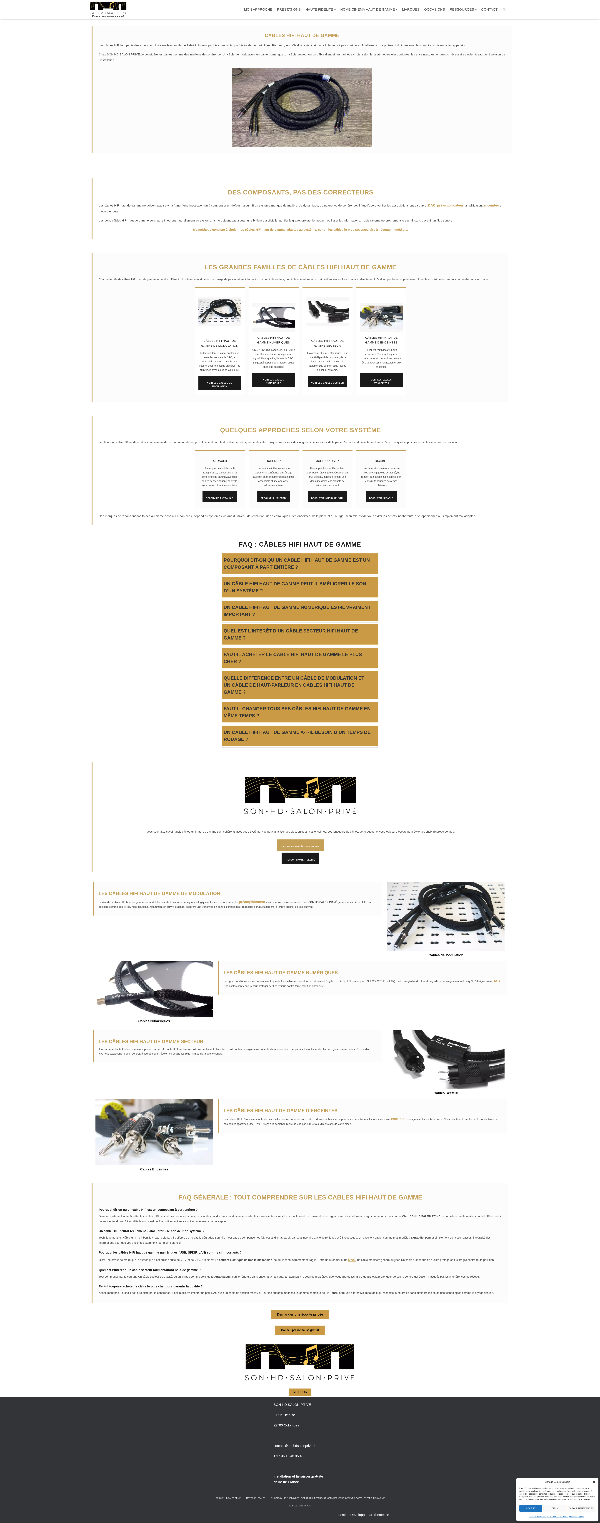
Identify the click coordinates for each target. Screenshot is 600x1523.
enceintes (491, 205)
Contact (489, 9)
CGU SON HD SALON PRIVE (228, 1498)
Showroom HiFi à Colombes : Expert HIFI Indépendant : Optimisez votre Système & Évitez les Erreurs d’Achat (328, 1498)
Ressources (462, 9)
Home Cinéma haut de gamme (368, 9)
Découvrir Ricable (381, 498)
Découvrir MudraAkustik (327, 498)
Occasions (434, 9)
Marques (411, 9)
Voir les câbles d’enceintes (381, 381)
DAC (431, 205)
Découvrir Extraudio (219, 498)
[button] (593, 1481)
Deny (555, 1508)
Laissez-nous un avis (300, 1506)
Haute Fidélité (319, 9)
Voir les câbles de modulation (219, 384)
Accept (530, 1508)
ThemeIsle (381, 1515)
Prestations (289, 9)
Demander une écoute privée (300, 847)
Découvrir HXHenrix (274, 498)
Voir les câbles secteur (327, 383)
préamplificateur (450, 205)
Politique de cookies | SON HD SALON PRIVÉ (548, 1517)
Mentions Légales (576, 1517)
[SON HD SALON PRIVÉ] (110, 8)
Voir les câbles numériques (273, 381)
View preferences (581, 1508)
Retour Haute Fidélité (300, 860)
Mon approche (258, 9)
